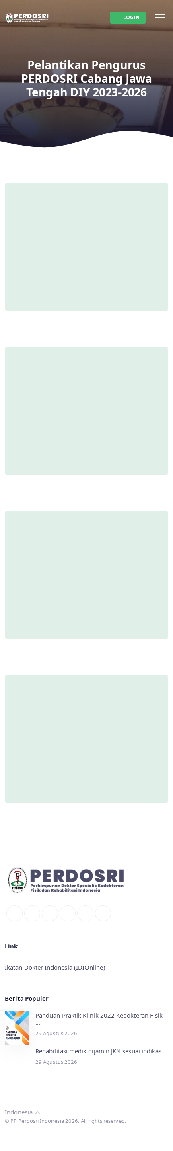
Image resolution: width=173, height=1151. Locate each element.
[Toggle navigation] (160, 18)
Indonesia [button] (19, 1112)
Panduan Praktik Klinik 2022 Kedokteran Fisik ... (99, 1018)
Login (131, 17)
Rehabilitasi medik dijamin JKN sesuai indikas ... (101, 1051)
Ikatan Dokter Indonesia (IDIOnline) (55, 967)
